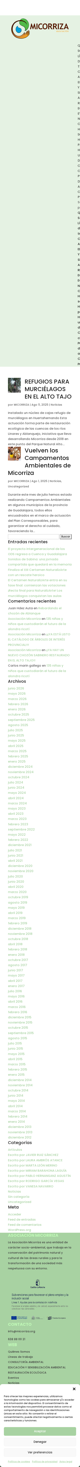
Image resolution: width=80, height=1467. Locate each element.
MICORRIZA (21, 405)
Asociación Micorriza (24, 619)
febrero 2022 (18, 840)
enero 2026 (17, 709)
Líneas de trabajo (20, 1357)
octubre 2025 (18, 714)
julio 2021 (15, 850)
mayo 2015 (16, 1054)
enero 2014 (16, 1121)
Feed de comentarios (25, 1225)
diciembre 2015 (19, 1017)
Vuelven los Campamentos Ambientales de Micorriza (39, 461)
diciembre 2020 (20, 866)
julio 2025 (15, 730)
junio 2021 (15, 855)
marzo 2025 (17, 751)
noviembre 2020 (20, 871)
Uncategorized (18, 486)
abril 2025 (15, 746)
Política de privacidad (44, 1461)
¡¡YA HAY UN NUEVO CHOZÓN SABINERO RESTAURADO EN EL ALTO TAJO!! (39, 655)
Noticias (56, 405)
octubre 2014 (18, 1090)
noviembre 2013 (20, 1132)
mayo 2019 (16, 908)
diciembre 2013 (19, 1127)
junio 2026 (16, 688)
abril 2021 (15, 861)
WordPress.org (19, 1230)
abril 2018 (15, 944)
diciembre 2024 (20, 766)
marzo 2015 (17, 1064)
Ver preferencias (40, 1452)
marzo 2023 (17, 819)
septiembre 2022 (21, 829)
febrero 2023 (18, 824)
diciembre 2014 (20, 1080)
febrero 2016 (17, 1012)
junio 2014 (15, 1095)
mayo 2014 (16, 1101)
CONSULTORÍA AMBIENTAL (25, 1362)
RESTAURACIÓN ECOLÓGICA (27, 1373)
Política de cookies (19, 1461)
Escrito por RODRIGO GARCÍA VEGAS (36, 1181)
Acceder (14, 1214)
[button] (74, 1389)
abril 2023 (15, 814)
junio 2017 (15, 970)
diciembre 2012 (19, 1137)
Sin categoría (18, 1197)
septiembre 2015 (21, 1033)
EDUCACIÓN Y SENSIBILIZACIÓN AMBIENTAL (37, 1367)
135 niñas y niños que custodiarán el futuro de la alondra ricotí (37, 624)
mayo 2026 (17, 693)
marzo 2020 (17, 892)
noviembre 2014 (20, 1085)
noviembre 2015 (20, 1022)
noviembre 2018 (20, 934)
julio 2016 (15, 991)
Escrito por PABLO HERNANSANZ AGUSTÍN (39, 1176)
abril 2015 (15, 1059)
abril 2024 (16, 798)
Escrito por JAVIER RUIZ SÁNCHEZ (33, 1155)
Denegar (40, 1442)
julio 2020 (15, 876)
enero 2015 (16, 1074)
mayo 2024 (17, 793)
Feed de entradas (22, 1219)
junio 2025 (16, 735)
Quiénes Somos (19, 1352)
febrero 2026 (18, 704)
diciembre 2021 (19, 845)
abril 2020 (15, 887)
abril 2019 (15, 913)
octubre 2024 (18, 777)
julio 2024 (15, 782)
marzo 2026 (17, 699)
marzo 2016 (17, 1007)
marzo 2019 (17, 918)
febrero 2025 (18, 756)
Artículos (15, 1150)
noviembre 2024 (21, 772)
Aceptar (40, 1431)
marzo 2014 (17, 1111)
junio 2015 (15, 1048)
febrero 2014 (17, 1116)
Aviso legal (65, 1461)
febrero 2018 (17, 949)
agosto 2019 (17, 902)
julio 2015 (15, 1043)
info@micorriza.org (21, 1331)
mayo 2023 (17, 808)
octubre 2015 (18, 1027)
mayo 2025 (17, 740)
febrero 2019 (17, 923)
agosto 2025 (18, 725)
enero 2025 (17, 761)
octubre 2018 (18, 939)
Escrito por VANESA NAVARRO (30, 1186)
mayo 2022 (17, 834)
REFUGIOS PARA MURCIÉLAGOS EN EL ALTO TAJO (48, 389)
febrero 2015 (17, 1069)
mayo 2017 (16, 975)
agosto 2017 (17, 965)
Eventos (13, 1378)
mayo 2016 (16, 996)
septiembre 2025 (21, 720)
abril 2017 (15, 981)
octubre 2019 (18, 897)
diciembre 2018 (19, 928)
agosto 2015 (17, 1038)
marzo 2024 (17, 803)
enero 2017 (16, 986)
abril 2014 (15, 1106)
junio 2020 (16, 881)
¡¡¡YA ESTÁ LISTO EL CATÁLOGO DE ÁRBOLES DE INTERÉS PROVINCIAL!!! (39, 639)
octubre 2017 (18, 960)
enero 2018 (16, 955)
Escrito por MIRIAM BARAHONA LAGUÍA (37, 1170)
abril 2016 (15, 1001)
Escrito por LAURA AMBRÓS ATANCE (35, 1160)
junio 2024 (16, 787)
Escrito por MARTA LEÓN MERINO (32, 1165)
